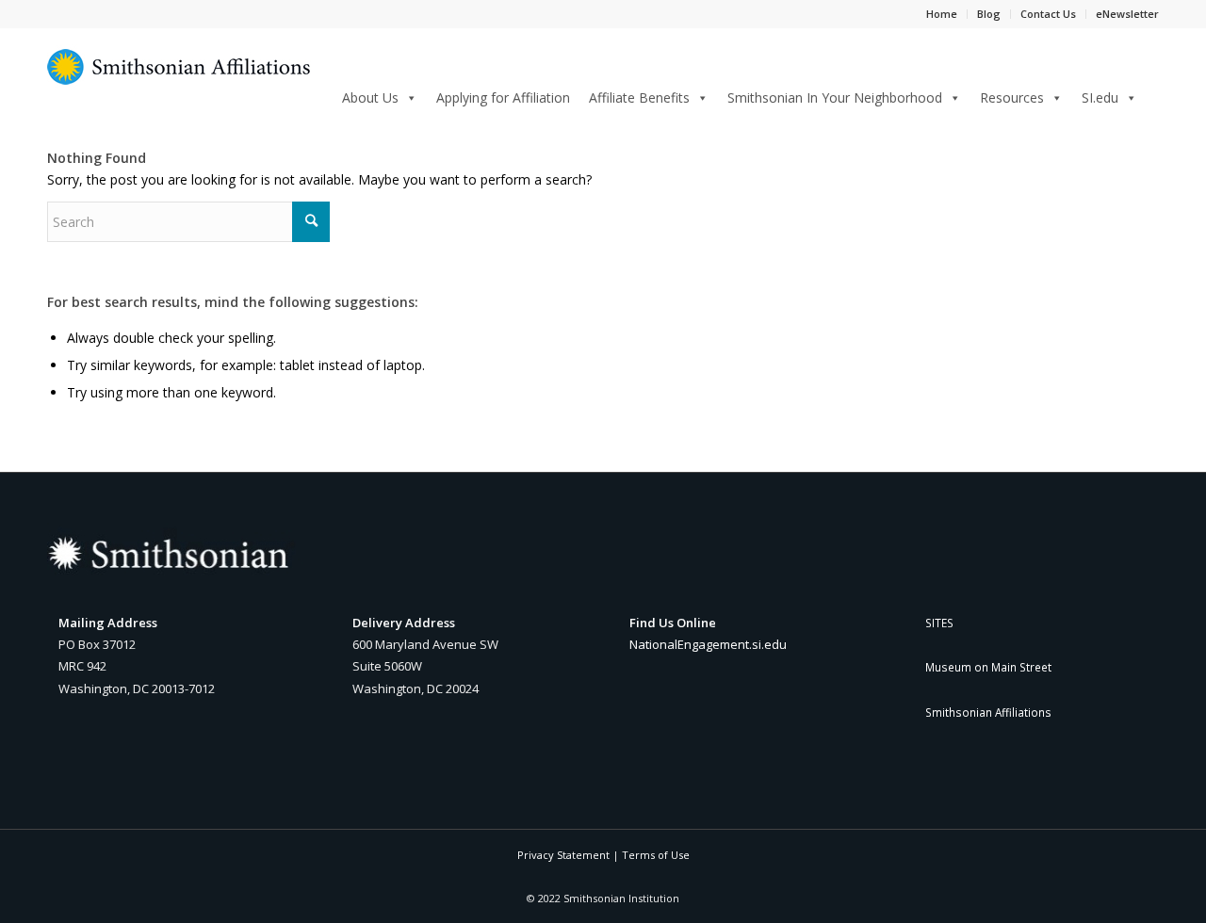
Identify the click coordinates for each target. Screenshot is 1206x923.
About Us (370, 97)
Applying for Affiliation (503, 97)
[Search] (1153, 94)
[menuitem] (1153, 96)
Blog (989, 14)
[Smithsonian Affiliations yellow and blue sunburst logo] (179, 77)
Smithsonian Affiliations (988, 712)
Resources (1012, 97)
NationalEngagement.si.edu (708, 644)
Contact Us (1048, 14)
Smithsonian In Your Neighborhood (834, 97)
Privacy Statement (563, 855)
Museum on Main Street (988, 666)
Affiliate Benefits (639, 97)
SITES (939, 622)
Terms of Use (656, 855)
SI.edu (1100, 97)
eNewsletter (1127, 14)
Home (941, 14)
